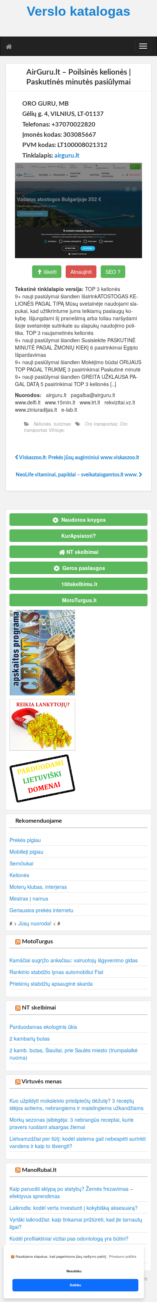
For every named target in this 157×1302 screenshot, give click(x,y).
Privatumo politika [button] (122, 1256)
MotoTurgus (37, 941)
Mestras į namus (28, 898)
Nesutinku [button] (73, 1271)
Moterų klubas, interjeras (38, 886)
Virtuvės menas (42, 1081)
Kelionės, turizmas (52, 423)
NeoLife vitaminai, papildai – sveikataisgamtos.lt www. (77, 475)
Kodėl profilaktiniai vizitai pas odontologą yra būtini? (69, 1238)
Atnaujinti (81, 271)
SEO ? (113, 271)
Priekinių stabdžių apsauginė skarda (51, 983)
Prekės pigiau (25, 840)
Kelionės (19, 875)
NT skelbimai (39, 1008)
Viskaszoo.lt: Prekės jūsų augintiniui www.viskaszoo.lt (78, 457)
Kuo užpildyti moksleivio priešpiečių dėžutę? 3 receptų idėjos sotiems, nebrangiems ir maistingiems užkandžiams (76, 1104)
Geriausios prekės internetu (41, 910)
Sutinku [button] (75, 1285)
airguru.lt (66, 155)
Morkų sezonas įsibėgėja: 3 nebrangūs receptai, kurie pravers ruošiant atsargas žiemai (71, 1123)
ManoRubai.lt (39, 1170)
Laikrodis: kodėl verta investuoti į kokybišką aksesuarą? (73, 1207)
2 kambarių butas (29, 1038)
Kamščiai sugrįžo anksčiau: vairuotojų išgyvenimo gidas (73, 960)
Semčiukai (21, 863)
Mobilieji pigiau (26, 851)
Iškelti (49, 271)
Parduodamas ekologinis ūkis (43, 1026)
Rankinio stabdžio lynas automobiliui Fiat (56, 971)
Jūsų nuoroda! (34, 923)
